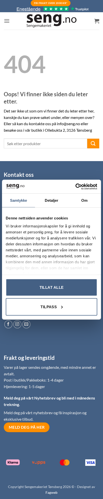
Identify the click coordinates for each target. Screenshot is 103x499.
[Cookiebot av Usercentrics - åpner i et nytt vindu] (75, 186)
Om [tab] (84, 200)
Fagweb (52, 492)
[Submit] (93, 143)
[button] (7, 21)
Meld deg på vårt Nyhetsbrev (30, 398)
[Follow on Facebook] (8, 324)
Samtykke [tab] (18, 200)
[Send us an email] (26, 324)
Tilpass (48, 306)
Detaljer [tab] (51, 200)
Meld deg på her (27, 427)
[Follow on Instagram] (17, 324)
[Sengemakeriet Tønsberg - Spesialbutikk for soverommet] (51, 21)
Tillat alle (52, 287)
